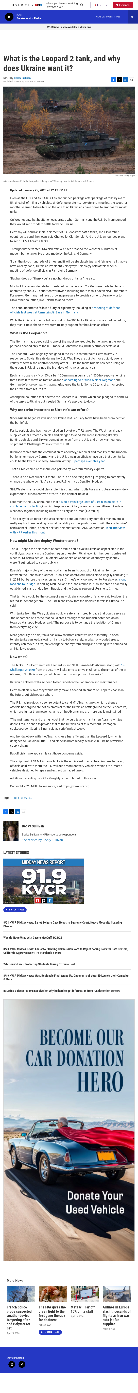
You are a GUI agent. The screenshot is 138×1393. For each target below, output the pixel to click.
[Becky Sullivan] (11, 831)
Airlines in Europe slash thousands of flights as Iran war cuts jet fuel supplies (117, 1315)
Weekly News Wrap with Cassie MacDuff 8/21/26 (32, 937)
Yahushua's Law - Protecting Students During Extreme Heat (39, 964)
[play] (9, 17)
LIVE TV (102, 5)
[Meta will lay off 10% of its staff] (85, 1294)
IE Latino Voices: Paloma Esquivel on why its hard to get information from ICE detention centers (61, 990)
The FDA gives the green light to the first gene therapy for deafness (52, 1313)
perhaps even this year (89, 461)
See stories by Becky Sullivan (42, 840)
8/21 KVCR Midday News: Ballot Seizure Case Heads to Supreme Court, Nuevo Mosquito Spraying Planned (62, 924)
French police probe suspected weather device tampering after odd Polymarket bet (19, 1317)
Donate (124, 5)
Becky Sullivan (22, 78)
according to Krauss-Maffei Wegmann (89, 380)
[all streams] (133, 17)
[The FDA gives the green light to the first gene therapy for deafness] (53, 1294)
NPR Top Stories (23, 798)
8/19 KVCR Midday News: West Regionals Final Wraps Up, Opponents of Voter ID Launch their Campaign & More (66, 977)
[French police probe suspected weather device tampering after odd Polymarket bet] (21, 1294)
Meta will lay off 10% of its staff (83, 1309)
